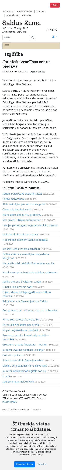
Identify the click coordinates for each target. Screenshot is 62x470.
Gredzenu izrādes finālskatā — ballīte (24, 344)
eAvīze (55, 5)
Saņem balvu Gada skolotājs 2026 (22, 193)
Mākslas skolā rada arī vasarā (20, 234)
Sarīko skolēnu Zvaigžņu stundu (21, 281)
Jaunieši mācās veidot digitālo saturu (24, 371)
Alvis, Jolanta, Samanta (14, 31)
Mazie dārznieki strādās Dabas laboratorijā (28, 263)
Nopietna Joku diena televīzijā (20, 330)
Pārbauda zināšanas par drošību (21, 325)
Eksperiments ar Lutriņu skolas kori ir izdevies (30, 310)
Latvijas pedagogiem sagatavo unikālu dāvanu (30, 225)
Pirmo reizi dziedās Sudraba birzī (21, 319)
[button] (55, 37)
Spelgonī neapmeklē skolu (18, 381)
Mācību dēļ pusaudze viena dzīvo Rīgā (24, 365)
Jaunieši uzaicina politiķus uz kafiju (23, 350)
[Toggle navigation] (6, 45)
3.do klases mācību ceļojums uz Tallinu (25, 301)
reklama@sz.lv (9, 401)
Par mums (7, 11)
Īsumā (6, 376)
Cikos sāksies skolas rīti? (17, 209)
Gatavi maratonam (13, 199)
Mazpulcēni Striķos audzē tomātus (22, 220)
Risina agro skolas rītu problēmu (21, 214)
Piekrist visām (24, 464)
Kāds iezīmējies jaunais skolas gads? (23, 204)
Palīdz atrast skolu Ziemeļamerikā (22, 360)
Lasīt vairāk (42, 464)
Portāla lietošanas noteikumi (15, 409)
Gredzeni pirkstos (13, 355)
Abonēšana (12, 15)
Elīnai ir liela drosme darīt (17, 287)
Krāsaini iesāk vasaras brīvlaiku (21, 249)
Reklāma (26, 15)
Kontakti (40, 11)
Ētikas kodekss (24, 11)
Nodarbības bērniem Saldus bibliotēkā (25, 239)
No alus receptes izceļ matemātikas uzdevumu (29, 272)
